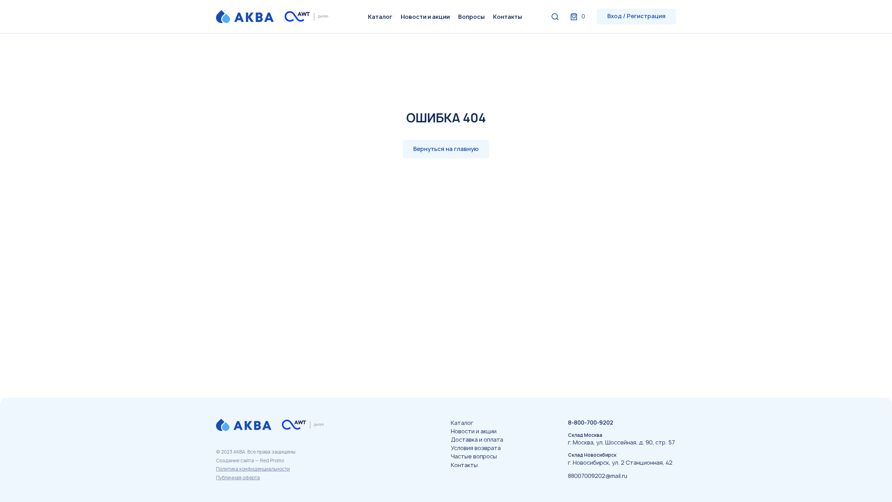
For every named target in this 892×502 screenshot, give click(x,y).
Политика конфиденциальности (253, 469)
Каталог (380, 17)
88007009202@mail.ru (597, 476)
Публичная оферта (238, 477)
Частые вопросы (474, 456)
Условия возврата (476, 448)
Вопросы (471, 17)
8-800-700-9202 (590, 422)
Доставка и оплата (477, 439)
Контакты (507, 17)
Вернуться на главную (446, 149)
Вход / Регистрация (636, 16)
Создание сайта (235, 460)
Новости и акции (425, 17)
